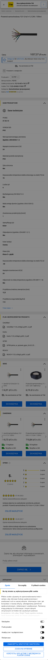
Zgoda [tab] (7, 585)
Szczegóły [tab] (22, 585)
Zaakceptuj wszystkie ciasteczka (24, 644)
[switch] (42, 627)
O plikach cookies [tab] (38, 585)
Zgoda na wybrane (23, 649)
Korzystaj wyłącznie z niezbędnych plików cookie (24, 654)
